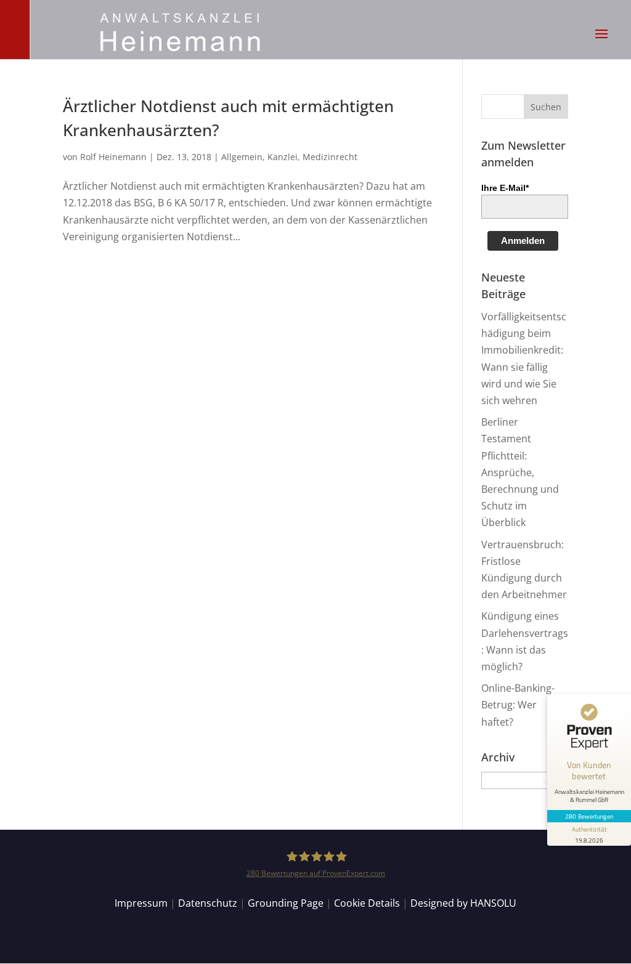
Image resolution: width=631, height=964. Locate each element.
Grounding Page (286, 903)
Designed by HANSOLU (463, 903)
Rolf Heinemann (113, 157)
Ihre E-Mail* (505, 188)
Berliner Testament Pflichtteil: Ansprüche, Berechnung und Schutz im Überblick (520, 472)
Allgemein (242, 157)
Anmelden (523, 240)
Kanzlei (282, 157)
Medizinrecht (330, 157)
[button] (601, 42)
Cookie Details (367, 903)
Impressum (141, 903)
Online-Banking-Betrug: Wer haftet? (518, 704)
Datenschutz (207, 903)
